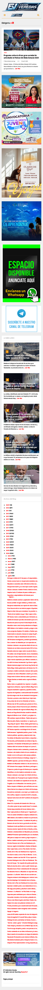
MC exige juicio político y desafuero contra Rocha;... (22, 889)
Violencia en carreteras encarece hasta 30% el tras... (22, 648)
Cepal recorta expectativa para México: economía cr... (22, 659)
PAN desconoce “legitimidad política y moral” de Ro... (22, 732)
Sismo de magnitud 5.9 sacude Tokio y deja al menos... (22, 917)
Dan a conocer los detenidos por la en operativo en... (22, 642)
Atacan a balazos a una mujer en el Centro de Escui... (22, 775)
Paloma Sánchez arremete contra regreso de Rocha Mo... (21, 680)
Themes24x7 (24, 972)
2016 (7, 525)
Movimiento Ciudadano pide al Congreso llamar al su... (22, 940)
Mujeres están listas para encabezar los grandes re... (22, 611)
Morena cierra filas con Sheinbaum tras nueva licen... (22, 883)
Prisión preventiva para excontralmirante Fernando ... (22, 906)
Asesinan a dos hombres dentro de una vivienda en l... (22, 752)
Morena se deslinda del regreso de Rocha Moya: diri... (22, 709)
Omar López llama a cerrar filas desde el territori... (22, 849)
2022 (7, 542)
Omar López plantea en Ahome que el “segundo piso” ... (22, 812)
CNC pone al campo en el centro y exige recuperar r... (22, 837)
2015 (7, 522)
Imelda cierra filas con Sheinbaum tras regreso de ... (22, 852)
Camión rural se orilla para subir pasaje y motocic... (22, 755)
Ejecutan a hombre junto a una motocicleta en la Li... (22, 886)
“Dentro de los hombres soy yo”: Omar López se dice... (22, 614)
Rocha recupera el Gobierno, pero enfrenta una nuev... (22, 786)
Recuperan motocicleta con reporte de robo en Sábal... (22, 605)
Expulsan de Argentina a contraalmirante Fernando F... (23, 692)
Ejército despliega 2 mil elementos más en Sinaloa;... (21, 880)
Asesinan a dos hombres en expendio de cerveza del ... (22, 781)
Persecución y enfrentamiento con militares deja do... (22, 741)
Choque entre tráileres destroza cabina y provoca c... (22, 676)
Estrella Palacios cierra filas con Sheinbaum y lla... (21, 843)
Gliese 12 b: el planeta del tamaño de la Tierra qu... (21, 803)
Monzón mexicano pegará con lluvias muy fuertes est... (22, 665)
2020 (8, 536)
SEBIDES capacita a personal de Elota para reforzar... (22, 761)
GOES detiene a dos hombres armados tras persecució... (22, 818)
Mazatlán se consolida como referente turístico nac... (22, 584)
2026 (7, 553)
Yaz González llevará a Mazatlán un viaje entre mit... (22, 872)
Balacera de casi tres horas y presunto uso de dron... (22, 823)
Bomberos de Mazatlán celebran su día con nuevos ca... (23, 764)
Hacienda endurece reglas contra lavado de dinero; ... (22, 651)
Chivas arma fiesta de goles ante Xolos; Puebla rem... (22, 900)
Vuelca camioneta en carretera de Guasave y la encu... (22, 931)
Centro (5, 52)
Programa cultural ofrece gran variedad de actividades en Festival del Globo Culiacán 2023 (21, 56)
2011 (7, 511)
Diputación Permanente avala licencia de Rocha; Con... (22, 937)
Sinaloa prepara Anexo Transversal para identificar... (22, 707)
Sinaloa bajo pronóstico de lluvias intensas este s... (21, 809)
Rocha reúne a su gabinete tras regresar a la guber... (22, 684)
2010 (7, 508)
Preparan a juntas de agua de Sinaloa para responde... (23, 769)
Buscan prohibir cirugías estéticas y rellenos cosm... (22, 603)
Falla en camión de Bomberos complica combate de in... (22, 815)
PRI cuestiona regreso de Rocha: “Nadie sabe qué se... (22, 718)
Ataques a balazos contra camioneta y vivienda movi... (22, 749)
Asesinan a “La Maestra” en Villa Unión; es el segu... (22, 891)
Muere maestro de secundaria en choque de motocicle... (23, 934)
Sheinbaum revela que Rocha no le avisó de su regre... (22, 826)
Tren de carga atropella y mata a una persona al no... (22, 928)
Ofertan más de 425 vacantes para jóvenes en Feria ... (22, 704)
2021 (7, 539)
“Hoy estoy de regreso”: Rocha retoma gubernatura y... (23, 724)
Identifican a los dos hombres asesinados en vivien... (22, 772)
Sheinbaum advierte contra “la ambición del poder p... (22, 820)
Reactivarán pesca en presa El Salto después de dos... (22, 623)
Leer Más (17, 69)
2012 (7, 513)
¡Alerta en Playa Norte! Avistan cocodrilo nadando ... (22, 712)
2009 (8, 505)
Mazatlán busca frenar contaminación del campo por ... (23, 869)
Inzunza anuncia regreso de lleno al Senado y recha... (22, 829)
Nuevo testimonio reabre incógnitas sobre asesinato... (22, 908)
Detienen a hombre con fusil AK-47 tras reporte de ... (22, 857)
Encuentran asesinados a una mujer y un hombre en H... (23, 792)
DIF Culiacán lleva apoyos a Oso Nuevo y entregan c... (22, 766)
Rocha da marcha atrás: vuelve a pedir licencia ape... (22, 866)
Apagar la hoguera (12, 911)
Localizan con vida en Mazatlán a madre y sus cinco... (22, 674)
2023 (7, 545)
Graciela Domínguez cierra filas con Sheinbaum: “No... (22, 860)
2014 (7, 519)
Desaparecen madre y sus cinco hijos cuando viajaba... (22, 587)
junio (9, 570)
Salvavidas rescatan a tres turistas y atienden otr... (22, 897)
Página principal (8, 979)
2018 (7, 530)
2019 (7, 533)
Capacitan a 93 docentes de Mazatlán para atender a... (23, 744)
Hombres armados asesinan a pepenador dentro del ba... (23, 600)
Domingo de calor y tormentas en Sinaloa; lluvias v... (22, 920)
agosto (10, 576)
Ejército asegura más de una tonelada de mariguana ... (23, 695)
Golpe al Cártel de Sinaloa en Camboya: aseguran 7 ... (22, 758)
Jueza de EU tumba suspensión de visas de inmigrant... (22, 914)
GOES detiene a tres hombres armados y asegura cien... (22, 628)
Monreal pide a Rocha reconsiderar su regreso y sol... (22, 721)
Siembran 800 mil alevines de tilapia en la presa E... (22, 746)
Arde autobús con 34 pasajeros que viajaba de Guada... (23, 778)
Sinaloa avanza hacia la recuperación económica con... (22, 581)
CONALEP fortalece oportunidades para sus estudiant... (23, 835)
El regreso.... (11, 800)
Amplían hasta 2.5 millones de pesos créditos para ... (22, 592)
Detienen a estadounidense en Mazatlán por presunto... (23, 832)
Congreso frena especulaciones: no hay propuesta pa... (22, 943)
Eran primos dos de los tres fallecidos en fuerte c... (21, 701)
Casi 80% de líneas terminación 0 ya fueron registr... (22, 662)
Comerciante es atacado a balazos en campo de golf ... (22, 634)
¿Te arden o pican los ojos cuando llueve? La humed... (22, 806)
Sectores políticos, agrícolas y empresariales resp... (21, 735)
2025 (7, 550)
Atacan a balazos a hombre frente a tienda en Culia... (22, 590)
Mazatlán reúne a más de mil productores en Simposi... (22, 625)
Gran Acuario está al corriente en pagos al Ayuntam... (22, 608)
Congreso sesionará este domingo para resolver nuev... (22, 877)
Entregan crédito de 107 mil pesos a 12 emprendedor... (22, 578)
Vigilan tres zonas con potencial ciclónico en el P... (21, 903)
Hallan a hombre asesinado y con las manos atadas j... (22, 840)
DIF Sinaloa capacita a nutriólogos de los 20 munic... (22, 729)
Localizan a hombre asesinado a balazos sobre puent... (22, 671)
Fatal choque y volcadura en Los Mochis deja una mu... (22, 926)
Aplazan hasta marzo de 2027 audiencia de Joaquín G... (23, 798)
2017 (7, 528)
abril (9, 564)
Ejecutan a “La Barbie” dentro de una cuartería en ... (22, 874)
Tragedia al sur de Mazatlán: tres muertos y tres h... (22, 783)
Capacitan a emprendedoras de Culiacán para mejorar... (20, 596)
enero (9, 556)
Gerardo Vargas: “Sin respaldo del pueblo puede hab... (22, 863)
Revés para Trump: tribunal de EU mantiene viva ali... (22, 657)
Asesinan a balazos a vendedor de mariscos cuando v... (22, 727)
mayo (9, 567)
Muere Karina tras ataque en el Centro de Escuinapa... (22, 789)
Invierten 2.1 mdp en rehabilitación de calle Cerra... (22, 637)
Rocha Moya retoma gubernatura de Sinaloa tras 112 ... (22, 668)
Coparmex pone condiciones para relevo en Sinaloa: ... (22, 894)
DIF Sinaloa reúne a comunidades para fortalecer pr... (22, 617)
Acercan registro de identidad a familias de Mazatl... (22, 846)
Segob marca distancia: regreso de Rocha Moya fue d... (22, 687)
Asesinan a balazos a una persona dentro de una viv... (22, 645)
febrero (10, 559)
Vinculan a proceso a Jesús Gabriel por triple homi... (22, 698)
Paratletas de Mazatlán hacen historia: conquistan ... (22, 738)
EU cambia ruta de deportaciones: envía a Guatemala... (23, 654)
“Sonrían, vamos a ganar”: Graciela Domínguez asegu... (22, 923)
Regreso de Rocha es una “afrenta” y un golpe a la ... (22, 715)
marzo (10, 561)
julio (9, 573)
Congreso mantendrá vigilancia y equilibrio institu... (22, 690)
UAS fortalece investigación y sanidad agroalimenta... (22, 639)
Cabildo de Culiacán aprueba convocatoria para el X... (22, 620)
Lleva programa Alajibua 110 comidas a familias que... (22, 631)
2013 (7, 516)
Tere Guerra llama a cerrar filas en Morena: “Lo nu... (22, 855)
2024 (7, 548)
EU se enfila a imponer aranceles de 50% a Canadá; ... (22, 795)
